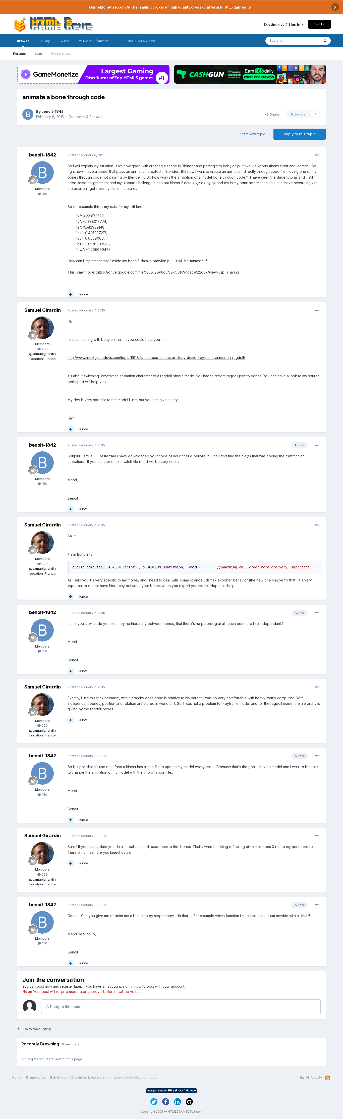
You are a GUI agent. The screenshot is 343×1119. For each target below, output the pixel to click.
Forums (19, 53)
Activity (44, 41)
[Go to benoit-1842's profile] (27, 114)
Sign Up (319, 24)
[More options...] (317, 155)
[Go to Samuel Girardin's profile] (42, 327)
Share (273, 114)
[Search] (325, 41)
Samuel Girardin (42, 310)
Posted (86, 155)
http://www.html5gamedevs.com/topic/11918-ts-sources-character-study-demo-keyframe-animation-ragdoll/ (156, 357)
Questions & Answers (86, 117)
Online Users (61, 53)
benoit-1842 (52, 111)
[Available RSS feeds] (327, 1078)
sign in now (132, 986)
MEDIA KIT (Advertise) (95, 41)
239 (44, 349)
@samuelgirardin (42, 354)
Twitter (64, 41)
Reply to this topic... (65, 1006)
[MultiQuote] (71, 294)
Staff (38, 53)
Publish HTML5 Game (138, 41)
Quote (83, 294)
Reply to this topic (299, 134)
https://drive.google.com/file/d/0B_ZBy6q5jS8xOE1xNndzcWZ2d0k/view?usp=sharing (168, 272)
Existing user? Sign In (283, 24)
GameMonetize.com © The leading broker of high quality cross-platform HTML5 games (167, 7)
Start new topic (252, 134)
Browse (23, 41)
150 (44, 194)
